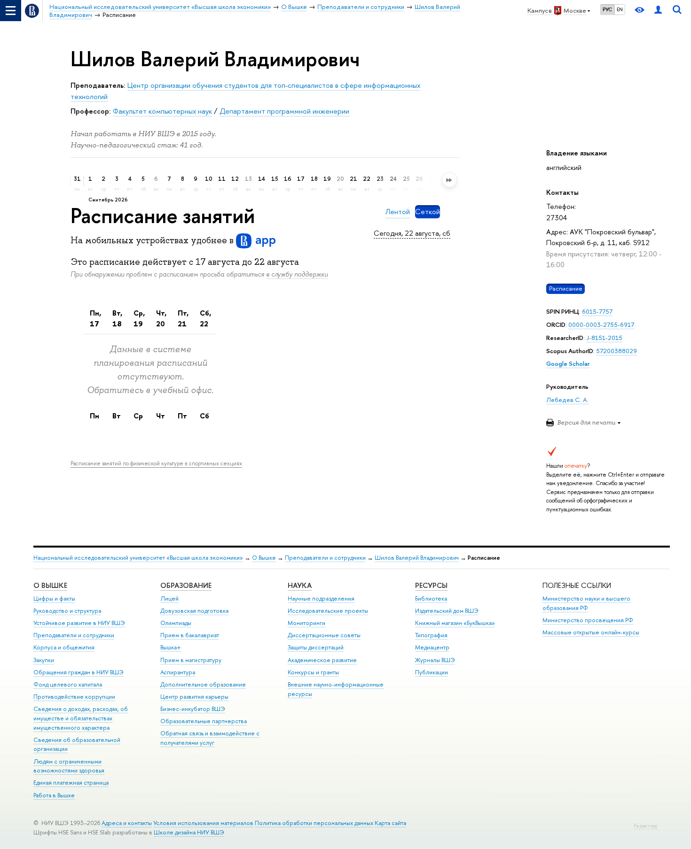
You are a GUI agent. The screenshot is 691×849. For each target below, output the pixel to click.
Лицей (169, 598)
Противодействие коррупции (74, 697)
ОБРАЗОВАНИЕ (186, 585)
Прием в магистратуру (190, 660)
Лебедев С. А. (567, 399)
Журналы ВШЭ (435, 660)
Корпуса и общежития (63, 647)
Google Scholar (567, 363)
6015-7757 (597, 311)
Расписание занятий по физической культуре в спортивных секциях (156, 463)
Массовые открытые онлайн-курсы (590, 632)
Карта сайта (390, 823)
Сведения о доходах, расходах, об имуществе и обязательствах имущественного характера (80, 718)
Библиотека (431, 598)
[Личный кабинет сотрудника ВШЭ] (658, 10)
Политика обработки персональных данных (314, 823)
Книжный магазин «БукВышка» (455, 623)
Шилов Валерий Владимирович (417, 558)
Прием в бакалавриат (189, 635)
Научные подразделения (321, 598)
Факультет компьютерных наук (162, 111)
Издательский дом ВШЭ (447, 611)
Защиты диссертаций (316, 647)
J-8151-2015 (604, 337)
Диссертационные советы (324, 635)
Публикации (431, 672)
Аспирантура (177, 672)
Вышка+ (170, 647)
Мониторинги (306, 623)
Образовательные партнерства (203, 721)
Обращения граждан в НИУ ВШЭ (78, 672)
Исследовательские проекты (328, 611)
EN (620, 9)
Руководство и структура (67, 611)
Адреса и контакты (127, 823)
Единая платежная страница (71, 783)
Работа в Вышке (54, 795)
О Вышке (264, 558)
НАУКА (300, 585)
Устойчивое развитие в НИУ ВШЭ (79, 623)
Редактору (645, 826)
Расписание (565, 289)
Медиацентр (432, 647)
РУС (607, 9)
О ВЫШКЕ (50, 585)
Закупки (43, 660)
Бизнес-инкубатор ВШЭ (192, 709)
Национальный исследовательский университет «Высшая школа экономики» (138, 558)
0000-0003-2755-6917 (601, 324)
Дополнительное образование (203, 684)
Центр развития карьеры (194, 697)
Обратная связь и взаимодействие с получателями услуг (209, 738)
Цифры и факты (54, 598)
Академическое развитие (322, 660)
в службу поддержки (297, 274)
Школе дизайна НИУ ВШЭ (189, 832)
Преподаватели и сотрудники (325, 558)
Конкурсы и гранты (313, 672)
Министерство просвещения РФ (587, 620)
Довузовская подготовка (194, 611)
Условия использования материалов (203, 823)
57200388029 (616, 351)
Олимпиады (175, 623)
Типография (431, 635)
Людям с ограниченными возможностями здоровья (68, 766)
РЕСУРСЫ (431, 585)
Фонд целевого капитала (67, 684)
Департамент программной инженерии (284, 111)
